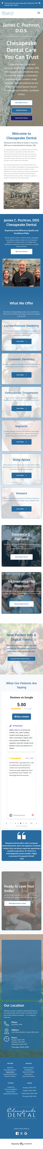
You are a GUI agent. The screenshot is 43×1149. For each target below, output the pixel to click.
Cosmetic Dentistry (28, 1072)
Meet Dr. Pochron (10, 1076)
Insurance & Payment (10, 1074)
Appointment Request (11, 1094)
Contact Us (10, 1087)
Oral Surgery (28, 1074)
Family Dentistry (28, 1068)
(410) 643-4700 (32, 3)
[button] (38, 12)
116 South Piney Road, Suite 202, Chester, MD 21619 (15, 4)
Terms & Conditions (11, 1089)
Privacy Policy (10, 1092)
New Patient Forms (10, 1070)
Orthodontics (28, 1070)
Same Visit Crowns (28, 1076)
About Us (10, 1068)
